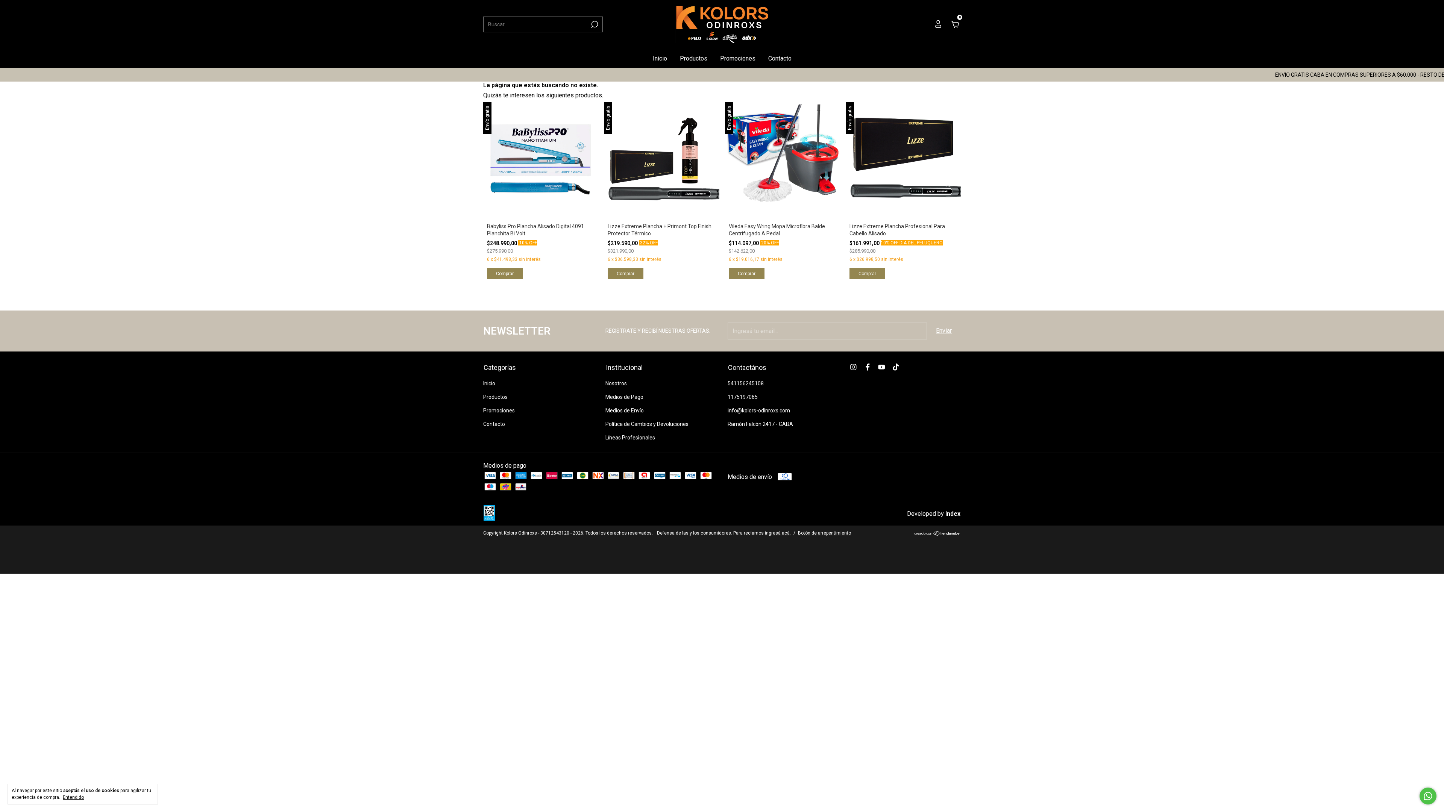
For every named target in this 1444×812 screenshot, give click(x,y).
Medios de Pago (624, 397)
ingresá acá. (778, 533)
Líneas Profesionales (630, 438)
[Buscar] (594, 24)
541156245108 (746, 383)
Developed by (933, 513)
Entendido (73, 797)
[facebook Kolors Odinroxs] (867, 367)
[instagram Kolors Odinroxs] (853, 367)
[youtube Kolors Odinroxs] (881, 367)
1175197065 (743, 397)
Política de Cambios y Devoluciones (647, 424)
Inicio (660, 58)
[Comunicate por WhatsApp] (1428, 796)
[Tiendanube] (937, 534)
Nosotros (616, 383)
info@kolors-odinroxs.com (759, 411)
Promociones (737, 58)
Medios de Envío (624, 411)
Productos (693, 58)
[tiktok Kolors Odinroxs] (895, 367)
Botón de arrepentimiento (824, 533)
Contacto (780, 58)
